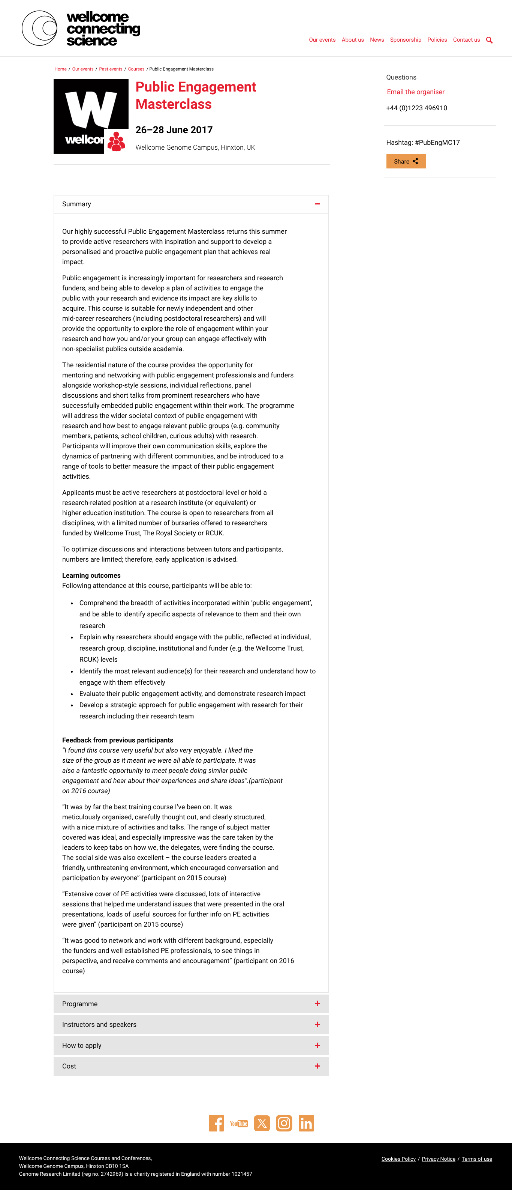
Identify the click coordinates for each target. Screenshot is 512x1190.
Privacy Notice (438, 1159)
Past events (111, 69)
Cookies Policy (399, 1159)
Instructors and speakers (99, 1025)
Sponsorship (406, 39)
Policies (437, 39)
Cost (69, 1066)
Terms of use (477, 1159)
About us (353, 39)
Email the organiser (416, 92)
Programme (79, 1004)
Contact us (466, 39)
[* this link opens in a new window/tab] (216, 1123)
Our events (322, 39)
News (377, 39)
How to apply (81, 1046)
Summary (76, 204)
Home (60, 69)
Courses (136, 69)
